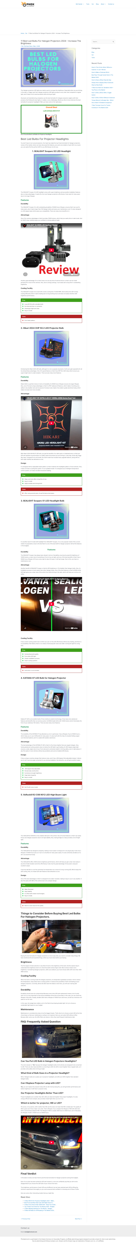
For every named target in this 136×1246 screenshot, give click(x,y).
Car (93, 4)
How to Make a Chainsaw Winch (100, 72)
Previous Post (25, 1219)
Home (22, 33)
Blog (97, 4)
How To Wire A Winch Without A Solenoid (103, 97)
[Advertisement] (68, 20)
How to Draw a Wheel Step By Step (101, 80)
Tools (87, 4)
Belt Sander (79, 4)
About (102, 4)
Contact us (111, 4)
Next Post (78, 1219)
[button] (83, 4)
